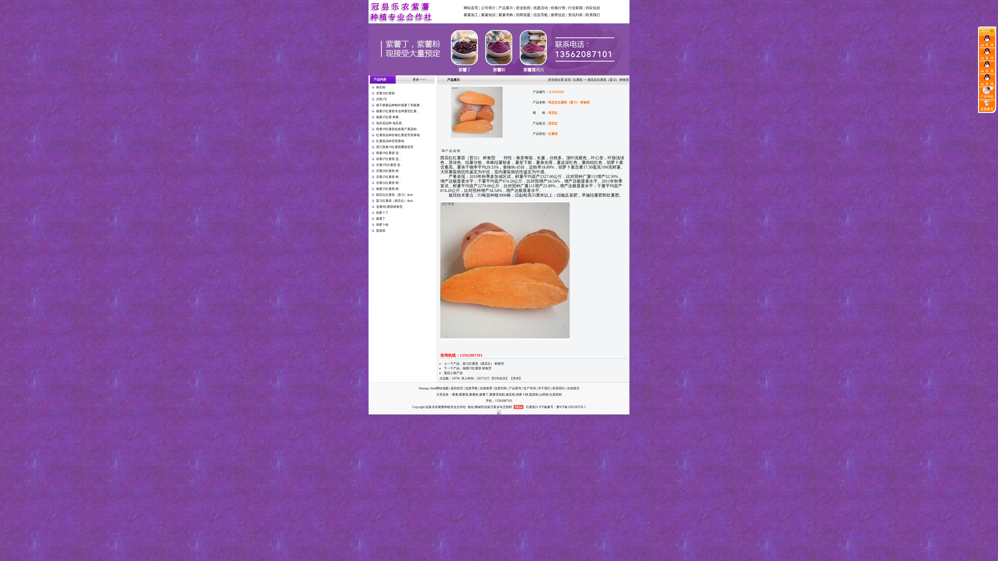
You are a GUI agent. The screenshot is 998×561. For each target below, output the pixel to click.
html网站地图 (440, 388)
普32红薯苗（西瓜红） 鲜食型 (483, 363)
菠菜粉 (380, 230)
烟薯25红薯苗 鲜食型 (477, 368)
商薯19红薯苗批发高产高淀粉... (397, 129)
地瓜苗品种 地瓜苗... (390, 123)
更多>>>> (419, 79)
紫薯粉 (473, 394)
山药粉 (544, 394)
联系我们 (593, 15)
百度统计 (532, 407)
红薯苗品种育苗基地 (390, 141)
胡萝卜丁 (382, 213)
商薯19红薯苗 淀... (388, 153)
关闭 (516, 378)
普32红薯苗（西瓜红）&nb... (395, 201)
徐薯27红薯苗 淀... (388, 159)
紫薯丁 (380, 219)
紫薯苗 (463, 394)
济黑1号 (381, 99)
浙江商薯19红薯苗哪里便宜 (394, 147)
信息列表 (500, 388)
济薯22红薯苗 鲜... (388, 183)
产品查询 (515, 388)
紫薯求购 (505, 15)
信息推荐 (486, 388)
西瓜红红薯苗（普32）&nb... (395, 195)
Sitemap (424, 388)
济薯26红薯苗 (385, 93)
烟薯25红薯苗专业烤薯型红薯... (397, 111)
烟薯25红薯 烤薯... (388, 117)
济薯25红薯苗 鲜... (388, 177)
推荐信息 (558, 15)
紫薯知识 (488, 15)
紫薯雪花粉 (497, 394)
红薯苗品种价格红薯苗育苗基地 (398, 135)
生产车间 (529, 388)
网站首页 (471, 8)
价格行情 (558, 8)
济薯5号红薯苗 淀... (389, 165)
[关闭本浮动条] (987, 33)
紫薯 (455, 394)
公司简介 (488, 8)
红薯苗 (577, 80)
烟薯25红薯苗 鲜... (388, 189)
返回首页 (457, 388)
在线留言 (573, 388)
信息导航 (540, 15)
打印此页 (499, 378)
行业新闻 (575, 8)
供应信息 (593, 8)
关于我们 (544, 388)
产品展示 (505, 8)
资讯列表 (575, 15)
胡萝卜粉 (382, 224)
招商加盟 (523, 15)
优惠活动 (540, 8)
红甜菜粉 (555, 394)
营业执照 (523, 8)
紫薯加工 (471, 15)
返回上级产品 (453, 373)
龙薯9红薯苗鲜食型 (389, 207)
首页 (567, 80)
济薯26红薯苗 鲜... (388, 171)
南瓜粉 (380, 87)
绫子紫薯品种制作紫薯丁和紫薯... (399, 105)
